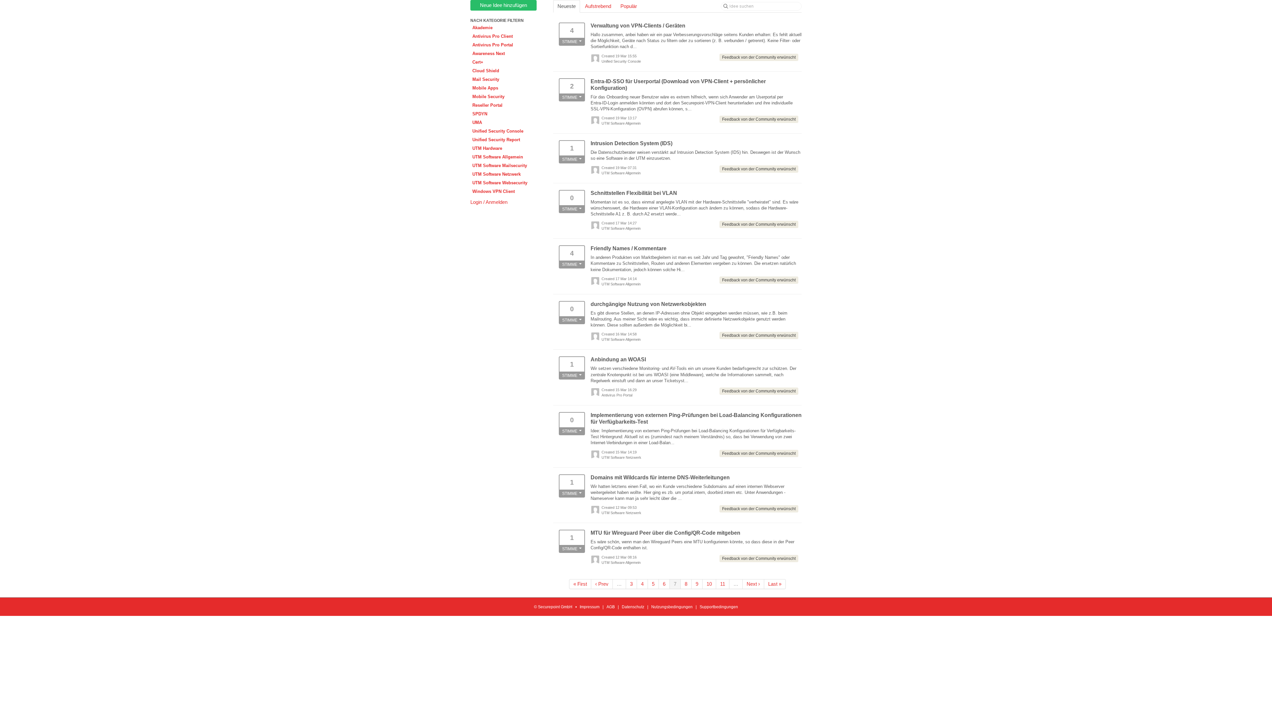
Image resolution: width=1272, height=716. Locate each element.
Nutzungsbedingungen (672, 607)
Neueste (566, 6)
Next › (753, 584)
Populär (628, 6)
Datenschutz (633, 607)
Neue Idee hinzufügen (503, 5)
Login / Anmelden (488, 202)
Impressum (590, 607)
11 (722, 584)
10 (709, 584)
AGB (611, 607)
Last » (774, 584)
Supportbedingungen (719, 607)
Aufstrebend (598, 6)
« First (580, 584)
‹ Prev (602, 584)
